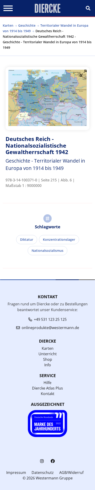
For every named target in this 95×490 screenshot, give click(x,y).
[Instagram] (42, 461)
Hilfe (47, 382)
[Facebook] (53, 461)
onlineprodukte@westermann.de (50, 327)
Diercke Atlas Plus (47, 388)
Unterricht (48, 353)
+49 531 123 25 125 (50, 319)
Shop (47, 359)
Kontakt (47, 393)
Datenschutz (43, 472)
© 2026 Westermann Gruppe (48, 478)
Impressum (16, 472)
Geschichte (27, 25)
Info (47, 364)
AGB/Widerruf (71, 472)
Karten (8, 25)
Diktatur (26, 239)
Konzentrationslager (59, 239)
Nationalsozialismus (47, 250)
